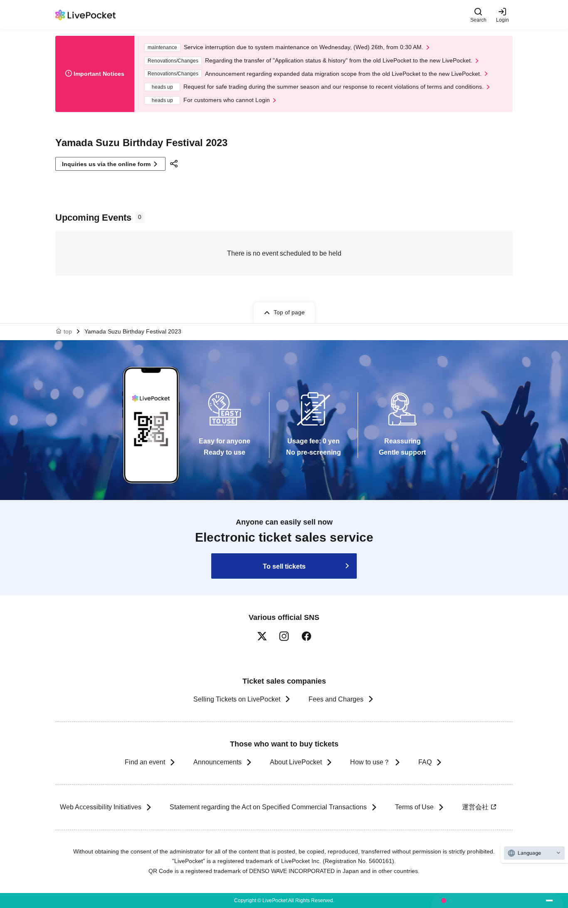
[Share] (175, 163)
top (68, 331)
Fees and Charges (336, 699)
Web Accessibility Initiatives (100, 807)
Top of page (289, 312)
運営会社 (475, 807)
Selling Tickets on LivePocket (236, 699)
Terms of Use (414, 807)
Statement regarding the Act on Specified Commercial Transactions (268, 807)
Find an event (145, 762)
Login (502, 19)
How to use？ (370, 762)
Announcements (217, 762)
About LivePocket (296, 762)
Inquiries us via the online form (106, 164)
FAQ (425, 762)
